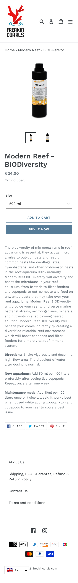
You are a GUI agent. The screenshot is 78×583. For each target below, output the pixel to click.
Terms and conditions (27, 503)
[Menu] (70, 21)
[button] (16, 570)
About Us (16, 462)
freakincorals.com (45, 568)
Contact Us (18, 491)
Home (10, 50)
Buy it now (39, 229)
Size (9, 195)
